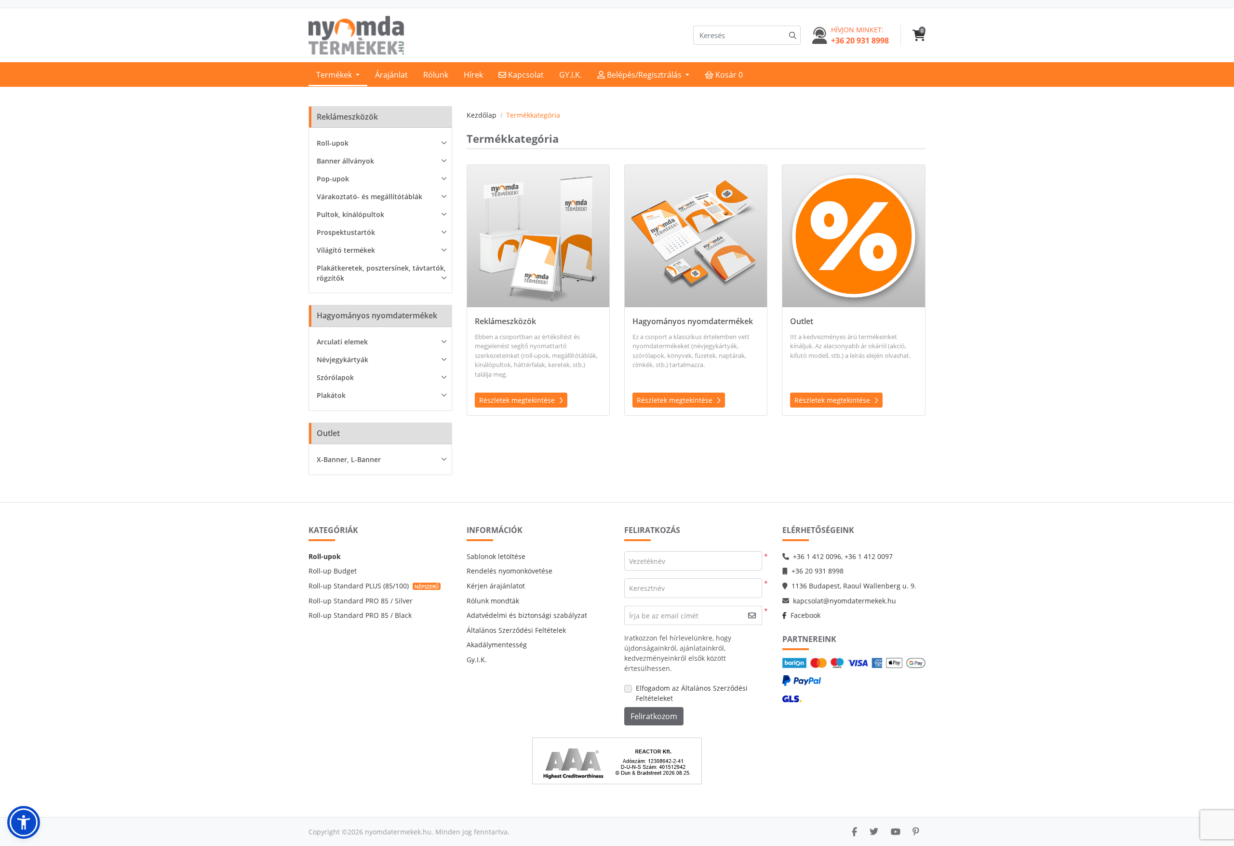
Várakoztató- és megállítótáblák (369, 196)
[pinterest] (915, 831)
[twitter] (874, 831)
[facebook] (854, 831)
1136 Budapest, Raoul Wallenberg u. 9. (853, 585)
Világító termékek (346, 250)
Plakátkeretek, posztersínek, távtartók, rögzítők (381, 273)
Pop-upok (333, 178)
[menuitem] (337, 74)
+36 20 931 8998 (817, 570)
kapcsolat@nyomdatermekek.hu (844, 600)
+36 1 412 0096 (817, 556)
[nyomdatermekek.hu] (356, 35)
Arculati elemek (342, 341)
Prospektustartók (346, 232)
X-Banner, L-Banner (349, 459)
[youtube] (895, 831)
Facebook (805, 615)
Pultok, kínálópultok (350, 214)
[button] (24, 822)
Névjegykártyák (342, 359)
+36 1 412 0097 (869, 556)
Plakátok (331, 395)
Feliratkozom (653, 716)
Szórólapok (335, 377)
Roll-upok (333, 143)
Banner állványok (345, 160)
